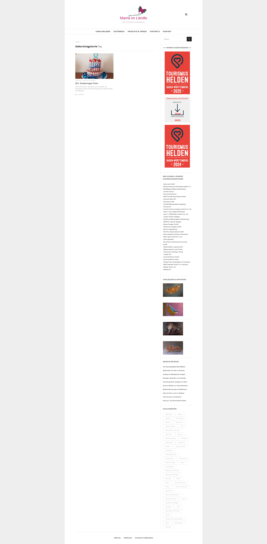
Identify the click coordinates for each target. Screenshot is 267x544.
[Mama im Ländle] (133, 13)
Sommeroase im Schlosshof (172, 397)
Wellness (168, 527)
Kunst (182, 462)
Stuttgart (168, 507)
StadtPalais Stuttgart (172, 503)
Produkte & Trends (137, 31)
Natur (167, 482)
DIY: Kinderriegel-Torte (86, 83)
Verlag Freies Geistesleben (174, 519)
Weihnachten (178, 523)
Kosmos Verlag (170, 462)
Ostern (168, 487)
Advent (180, 414)
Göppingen (169, 442)
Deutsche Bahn (170, 426)
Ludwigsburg (170, 466)
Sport (183, 499)
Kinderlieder (169, 458)
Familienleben (103, 31)
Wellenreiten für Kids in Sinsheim (174, 370)
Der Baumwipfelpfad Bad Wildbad (174, 367)
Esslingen (169, 434)
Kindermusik (183, 458)
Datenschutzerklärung (144, 538)
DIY (182, 426)
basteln (168, 422)
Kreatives (78, 80)
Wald (167, 523)
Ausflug (168, 418)
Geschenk (184, 438)
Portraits (155, 31)
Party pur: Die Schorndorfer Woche (174, 400)
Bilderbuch (179, 422)
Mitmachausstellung (172, 474)
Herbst (168, 446)
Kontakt (167, 31)
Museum (168, 478)
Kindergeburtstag (171, 454)
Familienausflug (171, 438)
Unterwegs (119, 31)
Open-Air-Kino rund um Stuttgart (173, 393)
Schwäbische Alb (171, 499)
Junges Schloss (180, 446)
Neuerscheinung (180, 482)
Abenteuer (169, 414)
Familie (180, 434)
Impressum (128, 538)
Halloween (181, 442)
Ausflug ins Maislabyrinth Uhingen (174, 374)
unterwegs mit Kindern (173, 511)
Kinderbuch (169, 450)
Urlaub (168, 515)
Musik (178, 478)
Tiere (178, 507)
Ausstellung (179, 418)
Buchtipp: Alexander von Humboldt (174, 378)
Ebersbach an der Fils (173, 430)
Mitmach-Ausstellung (172, 470)
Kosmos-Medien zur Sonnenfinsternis (175, 385)
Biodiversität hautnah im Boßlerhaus (175, 389)
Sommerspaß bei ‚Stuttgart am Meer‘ (175, 382)
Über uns (117, 538)
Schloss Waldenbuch (172, 495)
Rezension (169, 490)
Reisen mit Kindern (181, 487)
